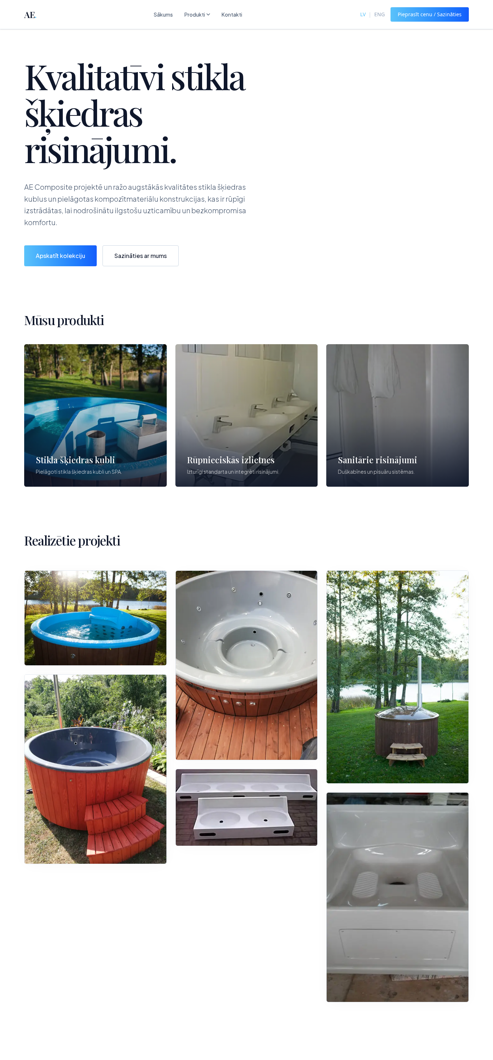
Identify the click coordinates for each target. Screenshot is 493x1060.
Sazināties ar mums (140, 255)
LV (363, 14)
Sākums (163, 14)
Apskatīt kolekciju (60, 255)
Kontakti (232, 14)
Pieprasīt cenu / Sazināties (430, 14)
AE (30, 14)
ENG (379, 14)
